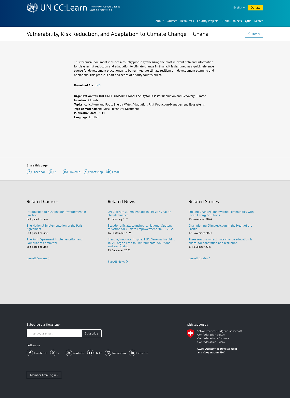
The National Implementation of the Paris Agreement (54, 227)
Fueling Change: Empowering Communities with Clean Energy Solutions (221, 213)
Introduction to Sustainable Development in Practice (56, 213)
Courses (172, 21)
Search (258, 21)
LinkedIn (142, 353)
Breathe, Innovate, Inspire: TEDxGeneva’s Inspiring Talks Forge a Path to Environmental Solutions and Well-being (141, 242)
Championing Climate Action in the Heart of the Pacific (220, 227)
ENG (98, 85)
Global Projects (232, 21)
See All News (116, 261)
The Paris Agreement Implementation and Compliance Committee (54, 241)
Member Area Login (43, 375)
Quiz (248, 21)
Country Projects (207, 21)
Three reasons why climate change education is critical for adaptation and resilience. (220, 241)
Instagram (119, 353)
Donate (255, 7)
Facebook (40, 353)
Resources (187, 21)
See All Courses (37, 258)
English (237, 7)
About (159, 21)
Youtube (78, 353)
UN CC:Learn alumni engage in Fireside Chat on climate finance (139, 213)
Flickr (98, 353)
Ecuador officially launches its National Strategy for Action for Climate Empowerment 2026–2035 (141, 227)
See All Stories (198, 258)
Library (255, 34)
